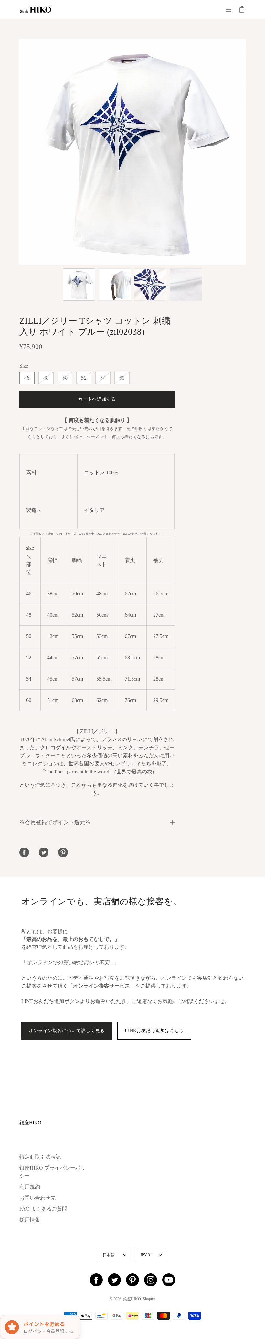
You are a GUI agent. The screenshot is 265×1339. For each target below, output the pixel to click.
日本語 (109, 1255)
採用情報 (29, 1220)
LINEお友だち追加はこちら (154, 1030)
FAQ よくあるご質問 (43, 1209)
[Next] (245, 152)
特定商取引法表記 (40, 1157)
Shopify (149, 1299)
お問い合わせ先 (37, 1198)
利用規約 (29, 1187)
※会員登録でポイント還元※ (55, 822)
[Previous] (19, 152)
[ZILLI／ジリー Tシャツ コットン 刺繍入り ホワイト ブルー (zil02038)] (79, 284)
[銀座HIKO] (35, 9)
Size (23, 366)
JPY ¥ (145, 1255)
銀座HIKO (30, 1122)
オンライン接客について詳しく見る (67, 1030)
